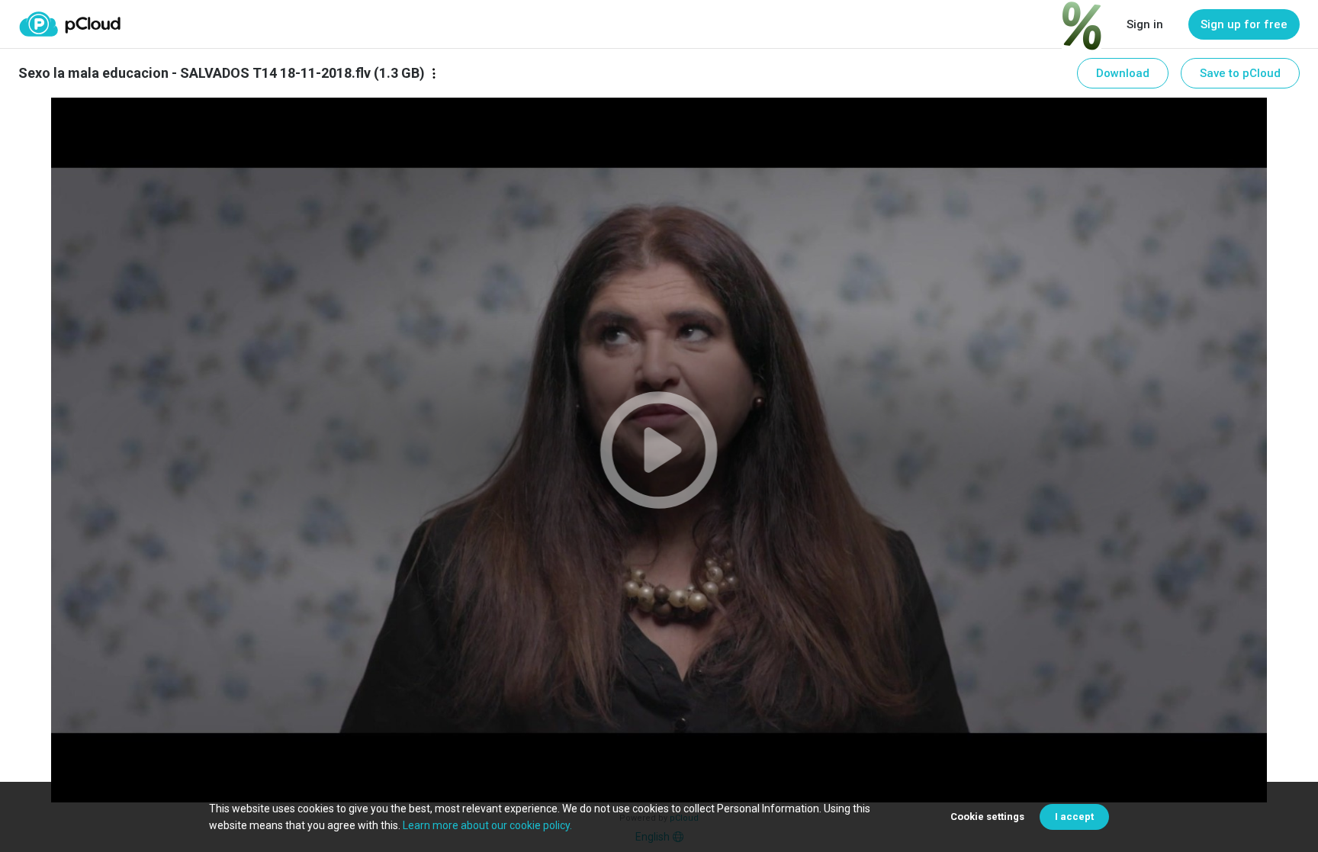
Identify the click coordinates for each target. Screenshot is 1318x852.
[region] (659, 450)
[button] (659, 450)
